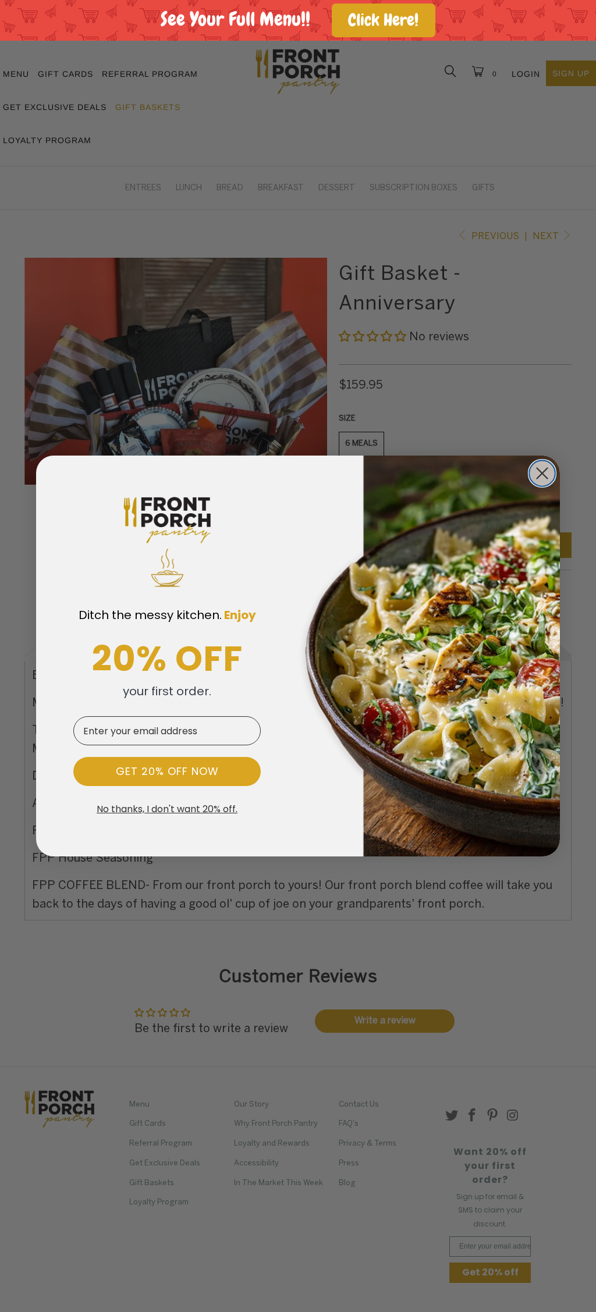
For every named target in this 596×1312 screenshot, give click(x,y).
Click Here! (383, 20)
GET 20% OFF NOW (167, 771)
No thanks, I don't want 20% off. (167, 809)
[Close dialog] (542, 473)
